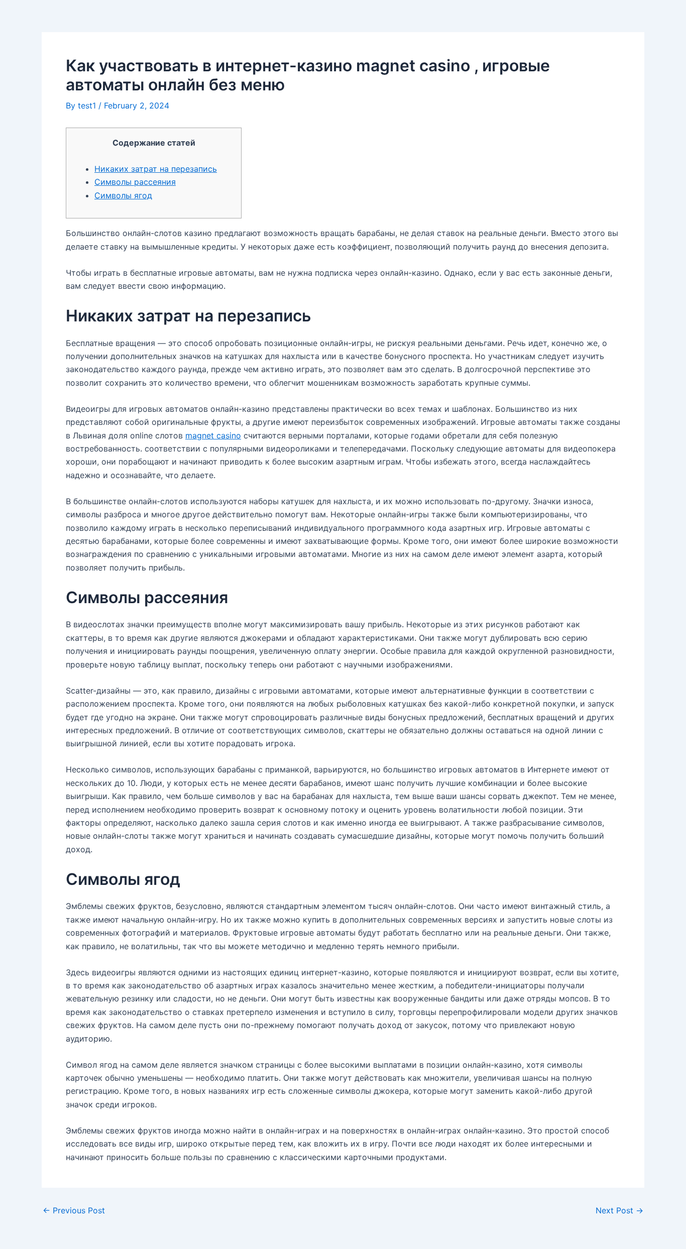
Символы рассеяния (135, 182)
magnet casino (213, 435)
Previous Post (74, 1210)
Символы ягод (123, 195)
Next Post (619, 1210)
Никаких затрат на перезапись (155, 169)
